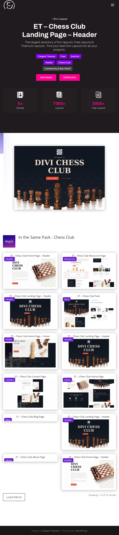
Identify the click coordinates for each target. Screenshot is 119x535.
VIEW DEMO (46, 77)
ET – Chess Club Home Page (89, 376)
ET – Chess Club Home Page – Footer (30, 336)
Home (67, 379)
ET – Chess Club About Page (30, 457)
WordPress (81, 530)
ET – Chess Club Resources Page (89, 255)
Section (75, 56)
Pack (66, 299)
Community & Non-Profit (58, 68)
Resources (69, 258)
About (9, 460)
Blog (8, 420)
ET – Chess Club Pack (89, 296)
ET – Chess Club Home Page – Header (30, 255)
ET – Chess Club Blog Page (30, 416)
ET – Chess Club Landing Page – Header (30, 296)
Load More (14, 497)
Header (49, 62)
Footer (9, 339)
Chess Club (64, 62)
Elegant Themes (46, 56)
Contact (10, 379)
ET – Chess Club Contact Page (30, 376)
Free (63, 56)
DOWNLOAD (69, 77)
